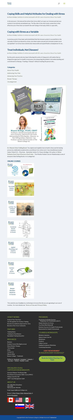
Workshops (42, 339)
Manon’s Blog (11, 354)
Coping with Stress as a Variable (23, 31)
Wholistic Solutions (44, 335)
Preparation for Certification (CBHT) (50, 321)
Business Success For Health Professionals (51, 327)
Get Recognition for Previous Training (17, 321)
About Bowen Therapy (13, 346)
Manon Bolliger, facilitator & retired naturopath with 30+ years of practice (29, 17)
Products (41, 341)
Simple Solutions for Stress (46, 323)
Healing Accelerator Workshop (47, 345)
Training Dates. (11, 332)
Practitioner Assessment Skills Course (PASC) (20, 374)
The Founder (11, 348)
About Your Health (56, 17)
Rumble (22, 360)
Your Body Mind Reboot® (46, 325)
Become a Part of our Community (16, 325)
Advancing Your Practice (14, 76)
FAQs (8, 350)
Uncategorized (11, 82)
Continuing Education (45, 347)
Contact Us (10, 352)
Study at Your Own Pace (14, 319)
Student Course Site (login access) (17, 344)
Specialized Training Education (15, 336)
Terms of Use (30, 305)
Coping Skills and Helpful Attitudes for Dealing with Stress (36, 13)
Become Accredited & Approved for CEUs (19, 323)
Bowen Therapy (12, 79)
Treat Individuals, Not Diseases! (22, 49)
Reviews (9, 342)
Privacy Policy (42, 305)
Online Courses (43, 343)
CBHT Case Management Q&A (16, 378)
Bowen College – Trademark (15, 356)
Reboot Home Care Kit (45, 337)
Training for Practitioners (14, 334)
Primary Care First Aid (13, 376)
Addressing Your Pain (13, 73)
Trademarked (53, 417)
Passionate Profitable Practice (47, 319)
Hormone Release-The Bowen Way (17, 372)
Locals (27, 360)
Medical (12, 395)
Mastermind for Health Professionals (49, 329)
